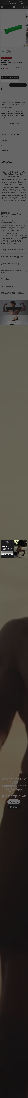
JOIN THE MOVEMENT (7, 554)
